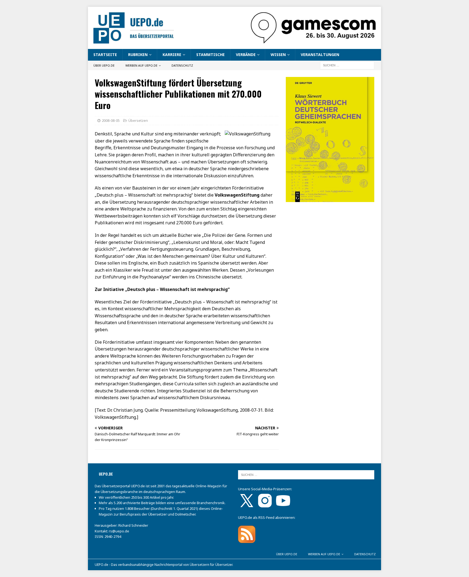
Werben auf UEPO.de (141, 65)
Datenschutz (182, 65)
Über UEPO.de (104, 65)
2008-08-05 (111, 120)
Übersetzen (138, 120)
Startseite (105, 54)
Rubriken (138, 54)
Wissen (278, 54)
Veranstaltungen (320, 54)
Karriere (172, 54)
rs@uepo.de (119, 531)
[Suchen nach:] (347, 64)
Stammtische (210, 54)
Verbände (246, 54)
